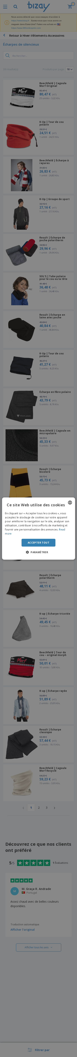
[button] (38, 552)
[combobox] (70, 502)
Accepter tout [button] (38, 542)
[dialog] (38, 528)
